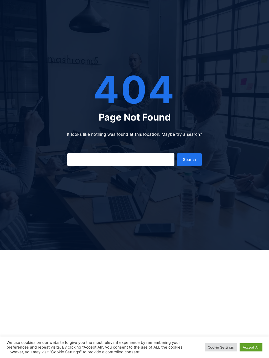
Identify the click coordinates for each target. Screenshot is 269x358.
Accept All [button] (251, 347)
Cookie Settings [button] (221, 347)
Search (189, 159)
